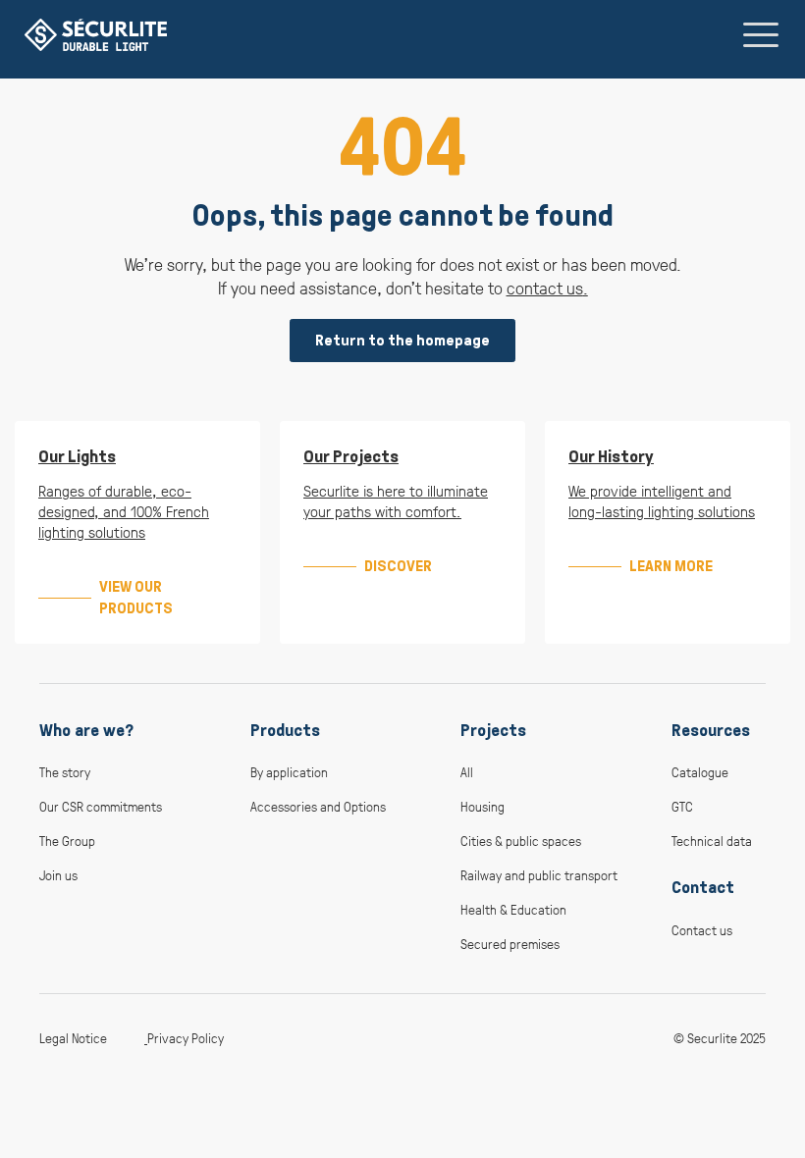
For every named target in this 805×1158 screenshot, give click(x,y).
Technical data (711, 840)
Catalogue (699, 772)
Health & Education (513, 909)
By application (289, 772)
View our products (136, 597)
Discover (398, 565)
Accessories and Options (318, 806)
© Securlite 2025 (719, 1037)
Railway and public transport (538, 875)
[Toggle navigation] (760, 34)
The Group (67, 840)
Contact (702, 887)
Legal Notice (73, 1037)
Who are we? (86, 730)
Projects (493, 730)
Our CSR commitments (100, 806)
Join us (58, 875)
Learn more (671, 565)
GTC (682, 806)
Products (285, 730)
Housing (482, 806)
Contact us (701, 930)
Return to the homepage (402, 340)
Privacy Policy (185, 1037)
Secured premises (510, 943)
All (466, 772)
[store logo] (96, 35)
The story (64, 772)
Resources (710, 730)
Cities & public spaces (520, 840)
